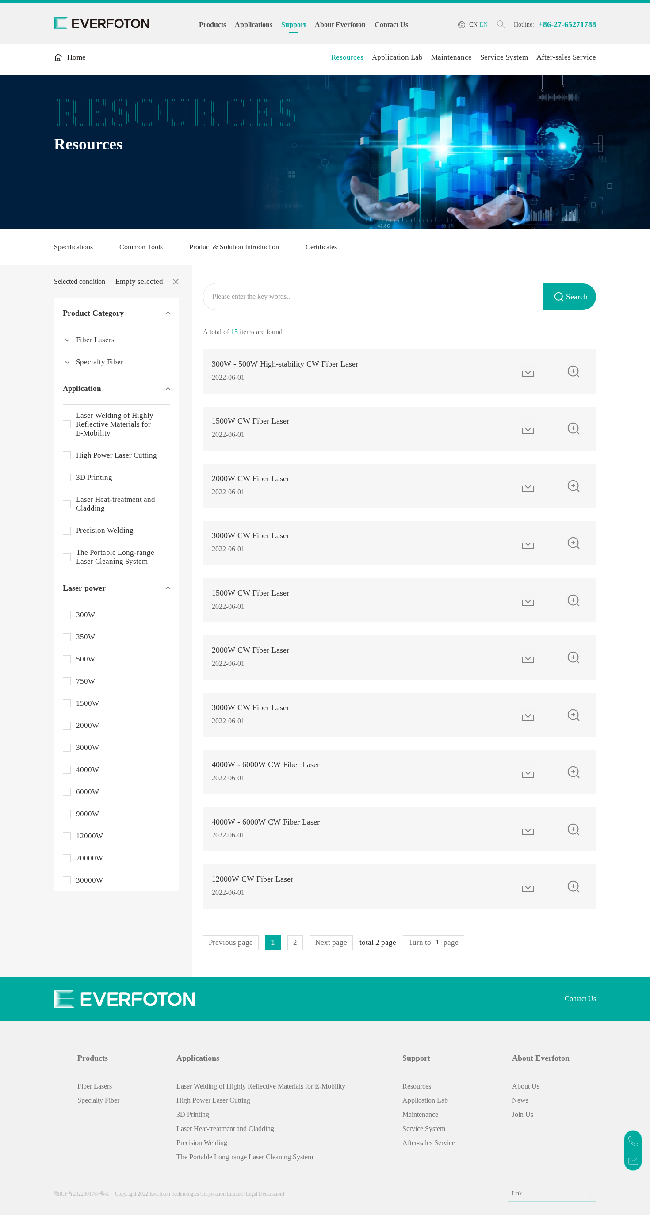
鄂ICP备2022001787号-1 (81, 1194)
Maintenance (451, 57)
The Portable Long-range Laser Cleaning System (115, 556)
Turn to (420, 942)
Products (212, 24)
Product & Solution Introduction (234, 247)
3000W (87, 747)
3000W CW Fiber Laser (250, 535)
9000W (87, 814)
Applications (253, 24)
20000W (89, 858)
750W (85, 681)
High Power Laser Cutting (116, 455)
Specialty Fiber (99, 362)
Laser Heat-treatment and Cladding (115, 503)
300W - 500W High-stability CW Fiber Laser (285, 363)
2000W (87, 725)
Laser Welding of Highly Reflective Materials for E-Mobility (114, 424)
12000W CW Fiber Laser (252, 879)
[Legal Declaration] (264, 1194)
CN (473, 24)
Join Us (522, 1114)
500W (85, 659)
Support (293, 24)
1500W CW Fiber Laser (250, 420)
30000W (89, 880)
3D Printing (94, 477)
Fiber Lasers (95, 340)
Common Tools (141, 247)
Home (76, 57)
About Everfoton (340, 24)
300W (85, 615)
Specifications (73, 247)
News (520, 1100)
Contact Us (391, 24)
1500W (87, 703)
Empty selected (139, 281)
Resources (347, 57)
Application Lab (397, 57)
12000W (89, 836)
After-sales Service (566, 57)
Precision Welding (105, 530)
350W (85, 637)
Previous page (231, 942)
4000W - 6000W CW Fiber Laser (266, 764)
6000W (87, 791)
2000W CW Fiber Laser (250, 478)
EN (483, 24)
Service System (504, 57)
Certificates (321, 247)
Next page (331, 942)
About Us (525, 1086)
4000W (87, 769)
